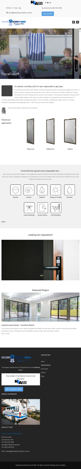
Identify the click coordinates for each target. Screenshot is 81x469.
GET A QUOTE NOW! (14, 389)
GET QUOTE (47, 14)
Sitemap (52, 465)
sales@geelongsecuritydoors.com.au (20, 13)
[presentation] (15, 191)
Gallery (43, 372)
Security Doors (46, 365)
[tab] (15, 192)
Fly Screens (44, 369)
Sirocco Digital (60, 465)
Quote (3, 222)
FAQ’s (42, 376)
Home (43, 361)
